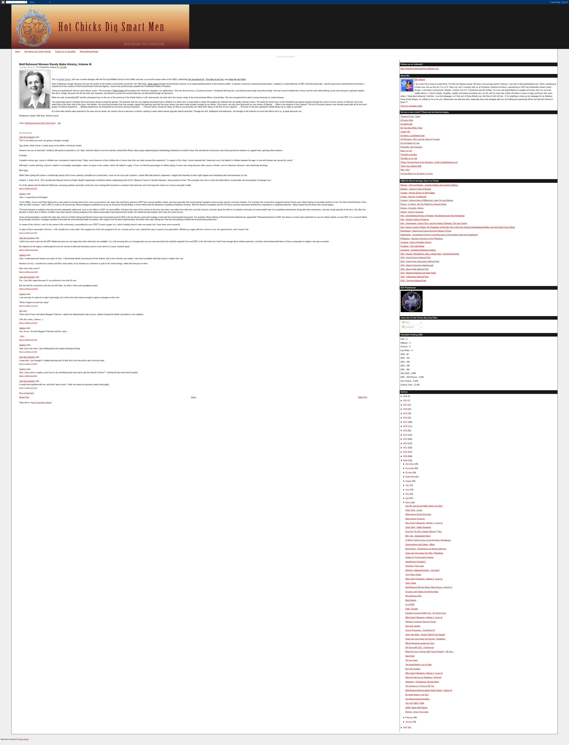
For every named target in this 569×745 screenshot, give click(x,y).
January (408, 722)
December (409, 464)
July (407, 485)
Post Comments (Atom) (41, 402)
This (21, 145)
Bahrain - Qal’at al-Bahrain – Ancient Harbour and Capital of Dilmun (429, 185)
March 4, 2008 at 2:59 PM (28, 352)
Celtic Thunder (411, 609)
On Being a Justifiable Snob (413, 135)
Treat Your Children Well (411, 166)
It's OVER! (409, 604)
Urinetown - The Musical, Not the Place (422, 682)
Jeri (20, 311)
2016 (405, 426)
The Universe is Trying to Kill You (419, 686)
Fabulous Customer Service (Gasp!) (420, 622)
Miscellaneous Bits (413, 596)
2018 (405, 418)
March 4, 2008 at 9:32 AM (28, 233)
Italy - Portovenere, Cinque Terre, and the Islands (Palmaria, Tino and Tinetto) (434, 223)
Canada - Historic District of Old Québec (418, 193)
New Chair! (410, 656)
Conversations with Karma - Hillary (420, 544)
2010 (405, 452)
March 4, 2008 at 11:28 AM (28, 289)
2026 (405, 396)
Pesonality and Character (411, 147)
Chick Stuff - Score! (413, 510)
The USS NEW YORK (414, 703)
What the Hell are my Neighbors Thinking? (423, 677)
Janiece (22, 194)
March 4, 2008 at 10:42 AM (28, 250)
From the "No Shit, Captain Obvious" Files (423, 531)
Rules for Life (406, 151)
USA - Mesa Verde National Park (415, 269)
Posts (407, 322)
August (408, 481)
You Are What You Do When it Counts (417, 174)
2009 (405, 456)
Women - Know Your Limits (417, 712)
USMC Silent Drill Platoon (416, 707)
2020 (405, 409)
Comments (409, 327)
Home (17, 51)
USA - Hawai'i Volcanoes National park (417, 265)
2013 (405, 439)
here (26, 170)
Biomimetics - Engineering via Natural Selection (425, 549)
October (408, 472)
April (407, 498)
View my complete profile (411, 106)
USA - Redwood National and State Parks (418, 273)
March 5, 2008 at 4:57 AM (28, 388)
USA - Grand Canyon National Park (416, 257)
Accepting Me (406, 124)
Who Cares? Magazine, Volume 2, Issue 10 (423, 673)
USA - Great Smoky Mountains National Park (420, 261)
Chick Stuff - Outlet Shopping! (418, 527)
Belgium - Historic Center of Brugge (416, 189)
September (410, 477)
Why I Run (405, 170)
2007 (405, 727)
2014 (405, 435)
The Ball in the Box (409, 154)
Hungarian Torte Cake (414, 566)
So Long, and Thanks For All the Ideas (421, 592)
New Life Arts (24, 739)
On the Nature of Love (410, 143)
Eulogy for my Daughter (65, 51)
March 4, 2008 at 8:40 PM (28, 376)
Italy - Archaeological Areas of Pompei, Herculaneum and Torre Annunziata (432, 216)
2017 (405, 422)
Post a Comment (26, 393)
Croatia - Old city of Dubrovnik (413, 197)
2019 (405, 413)
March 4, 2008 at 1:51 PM (28, 323)
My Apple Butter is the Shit (416, 695)
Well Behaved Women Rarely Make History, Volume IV (428, 587)
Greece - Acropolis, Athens (412, 208)
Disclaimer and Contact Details (37, 51)
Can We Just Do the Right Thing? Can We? (423, 506)
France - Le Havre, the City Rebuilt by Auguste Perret (423, 204)
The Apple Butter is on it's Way (418, 664)
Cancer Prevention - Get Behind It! (420, 630)
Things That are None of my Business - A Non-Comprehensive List (429, 162)
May (407, 494)
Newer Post (24, 397)
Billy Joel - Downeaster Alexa (417, 536)
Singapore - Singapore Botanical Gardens (418, 250)
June (407, 490)
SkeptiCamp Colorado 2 (415, 562)
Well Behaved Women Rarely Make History (40, 123)
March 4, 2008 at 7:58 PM (28, 364)
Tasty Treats (410, 583)
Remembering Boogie (89, 51)
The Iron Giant (411, 660)
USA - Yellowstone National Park (415, 277)
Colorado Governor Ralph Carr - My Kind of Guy (425, 613)
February (409, 717)
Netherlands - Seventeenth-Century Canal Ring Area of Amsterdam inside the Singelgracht (439, 235)
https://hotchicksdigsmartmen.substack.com (420, 68)
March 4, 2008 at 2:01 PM (28, 340)
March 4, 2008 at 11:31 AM (28, 306)
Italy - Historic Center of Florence (415, 219)
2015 (405, 431)
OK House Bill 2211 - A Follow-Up (419, 647)
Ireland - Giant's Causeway (412, 212)
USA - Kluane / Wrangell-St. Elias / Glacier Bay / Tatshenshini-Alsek (430, 254)
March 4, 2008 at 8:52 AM (28, 188)
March (408, 502)
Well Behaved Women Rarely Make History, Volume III (55, 64)
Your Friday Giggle (413, 574)
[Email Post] (58, 123)
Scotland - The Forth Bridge (412, 246)
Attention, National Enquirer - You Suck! (422, 570)
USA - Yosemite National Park (413, 280)
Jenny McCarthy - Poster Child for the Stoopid (425, 635)
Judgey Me (405, 132)
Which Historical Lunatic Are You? (419, 643)
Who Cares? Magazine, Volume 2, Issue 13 (423, 523)
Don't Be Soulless (413, 669)
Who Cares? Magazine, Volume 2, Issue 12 (423, 579)
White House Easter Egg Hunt (418, 514)
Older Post (362, 397)
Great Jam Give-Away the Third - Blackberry (424, 553)
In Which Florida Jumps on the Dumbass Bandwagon (428, 540)
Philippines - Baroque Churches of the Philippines (422, 239)
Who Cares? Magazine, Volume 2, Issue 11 (423, 617)
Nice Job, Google (412, 626)
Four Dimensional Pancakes (417, 699)
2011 (405, 448)
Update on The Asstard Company (419, 557)
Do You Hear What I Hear (411, 128)
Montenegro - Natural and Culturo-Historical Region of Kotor (426, 231)
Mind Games (410, 600)
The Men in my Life (409, 158)
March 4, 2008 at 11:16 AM (28, 272)
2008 (405, 460)
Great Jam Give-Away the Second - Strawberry (425, 639)
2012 (405, 443)
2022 (405, 400)
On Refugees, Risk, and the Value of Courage (420, 139)
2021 (405, 405)
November (409, 468)
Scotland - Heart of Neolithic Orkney (416, 242)
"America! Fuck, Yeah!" (411, 116)
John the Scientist (27, 137)
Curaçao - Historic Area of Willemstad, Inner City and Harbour (427, 200)
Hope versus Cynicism (415, 519)
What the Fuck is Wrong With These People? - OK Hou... (429, 652)
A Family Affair (407, 120)
